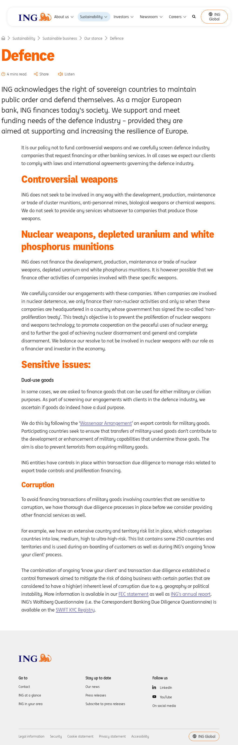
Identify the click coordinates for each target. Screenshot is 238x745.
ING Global (214, 16)
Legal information (31, 736)
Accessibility (140, 736)
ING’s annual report (191, 594)
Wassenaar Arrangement (106, 423)
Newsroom (149, 16)
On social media (164, 706)
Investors (122, 16)
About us (62, 16)
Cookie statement (80, 736)
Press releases (96, 695)
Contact (24, 687)
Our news (92, 687)
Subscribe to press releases (105, 704)
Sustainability (91, 16)
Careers (175, 16)
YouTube (166, 697)
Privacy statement (112, 736)
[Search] (194, 17)
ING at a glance (30, 695)
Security (56, 736)
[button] (66, 74)
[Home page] (3, 38)
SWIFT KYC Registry (75, 610)
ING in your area (31, 704)
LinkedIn (166, 688)
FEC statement (134, 594)
